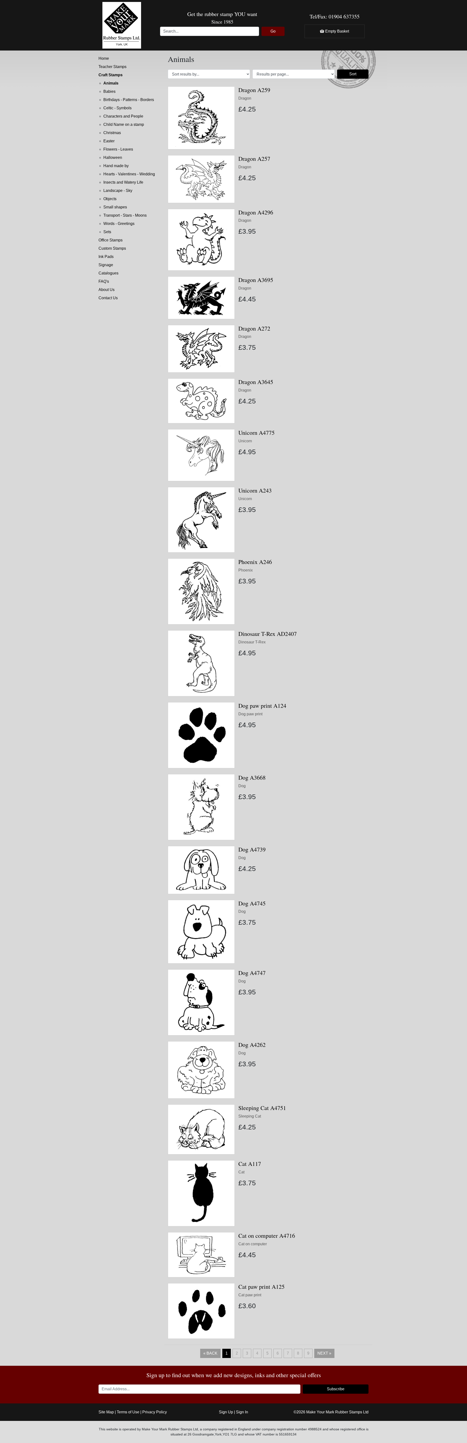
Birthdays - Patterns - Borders (128, 100)
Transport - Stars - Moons (125, 215)
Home (104, 58)
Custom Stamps (112, 248)
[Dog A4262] (201, 1070)
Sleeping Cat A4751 (262, 1108)
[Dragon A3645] (201, 401)
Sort (352, 74)
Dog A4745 (252, 903)
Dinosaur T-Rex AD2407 (267, 634)
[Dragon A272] (201, 348)
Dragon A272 (254, 328)
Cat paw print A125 (261, 1286)
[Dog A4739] (201, 870)
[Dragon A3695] (201, 297)
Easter (109, 141)
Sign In (242, 1412)
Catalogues (108, 273)
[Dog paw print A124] (201, 735)
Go (273, 31)
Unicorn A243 (255, 490)
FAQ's (104, 281)
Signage (106, 265)
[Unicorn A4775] (201, 455)
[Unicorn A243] (201, 519)
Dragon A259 (254, 90)
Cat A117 (249, 1164)
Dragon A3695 (255, 280)
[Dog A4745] (201, 931)
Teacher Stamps (112, 67)
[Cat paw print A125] (201, 1311)
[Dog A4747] (201, 1002)
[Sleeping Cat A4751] (201, 1129)
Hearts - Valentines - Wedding (129, 174)
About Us (107, 290)
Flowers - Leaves (118, 149)
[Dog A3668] (201, 807)
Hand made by (116, 166)
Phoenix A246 (255, 562)
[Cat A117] (201, 1193)
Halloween (112, 157)
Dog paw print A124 (262, 705)
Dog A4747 (252, 973)
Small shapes (115, 207)
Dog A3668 (252, 777)
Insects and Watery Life (123, 182)
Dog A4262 (252, 1045)
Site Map (106, 1412)
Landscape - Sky (117, 190)
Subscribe (335, 1389)
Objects (110, 199)
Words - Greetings (119, 224)
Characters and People (123, 116)
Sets (107, 232)
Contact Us (108, 298)
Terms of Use (128, 1412)
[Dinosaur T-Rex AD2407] (201, 663)
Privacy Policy (154, 1412)
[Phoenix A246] (201, 591)
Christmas (112, 133)
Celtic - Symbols (117, 108)
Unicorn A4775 (256, 432)
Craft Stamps (111, 75)
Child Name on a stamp (123, 124)
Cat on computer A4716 (266, 1235)
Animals (110, 83)
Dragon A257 (254, 158)
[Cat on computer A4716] (201, 1254)
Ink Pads (106, 257)
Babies (109, 91)
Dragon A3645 (255, 382)
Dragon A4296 (255, 212)
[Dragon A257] (201, 179)
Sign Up (226, 1412)
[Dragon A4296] (201, 239)
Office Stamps (111, 240)
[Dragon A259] (201, 118)
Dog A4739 (252, 849)
